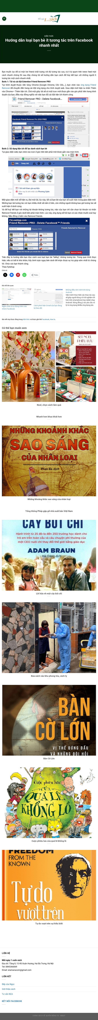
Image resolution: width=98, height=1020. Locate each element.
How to (52, 319)
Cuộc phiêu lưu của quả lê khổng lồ (49, 841)
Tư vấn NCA (7, 994)
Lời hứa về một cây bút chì (49, 593)
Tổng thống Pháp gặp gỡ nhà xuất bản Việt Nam (49, 511)
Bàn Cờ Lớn (49, 758)
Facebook (45, 319)
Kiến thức (49, 36)
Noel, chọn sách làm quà (49, 405)
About (62, 1016)
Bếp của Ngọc (8, 984)
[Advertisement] (49, 5)
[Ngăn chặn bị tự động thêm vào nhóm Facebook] (16, 297)
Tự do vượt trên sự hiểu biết (49, 923)
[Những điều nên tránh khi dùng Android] (82, 297)
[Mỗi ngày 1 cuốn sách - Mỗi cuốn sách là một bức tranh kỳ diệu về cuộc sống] (49, 19)
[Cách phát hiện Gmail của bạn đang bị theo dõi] (48, 296)
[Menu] (4, 19)
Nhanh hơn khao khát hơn (49, 417)
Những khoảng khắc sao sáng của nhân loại (49, 499)
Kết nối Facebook (12, 1001)
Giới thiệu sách (8, 989)
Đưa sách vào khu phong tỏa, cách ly (49, 676)
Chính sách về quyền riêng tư (46, 1016)
